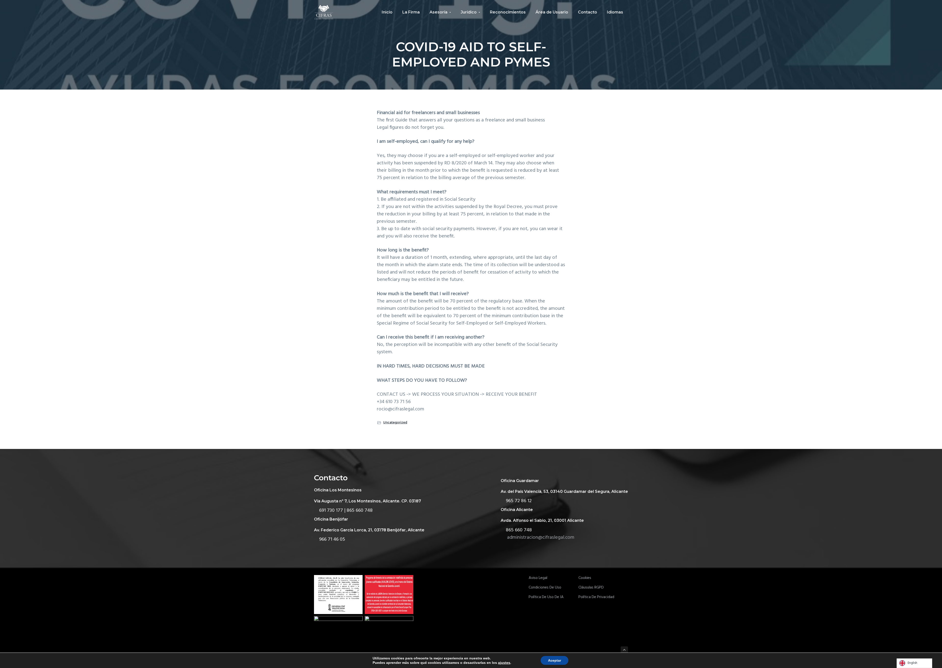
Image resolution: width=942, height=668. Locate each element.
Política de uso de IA (546, 597)
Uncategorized (395, 422)
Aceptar (554, 660)
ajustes (504, 663)
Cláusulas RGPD (591, 588)
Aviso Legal (538, 578)
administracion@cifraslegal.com (540, 537)
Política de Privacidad (596, 597)
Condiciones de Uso (545, 588)
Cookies (584, 578)
